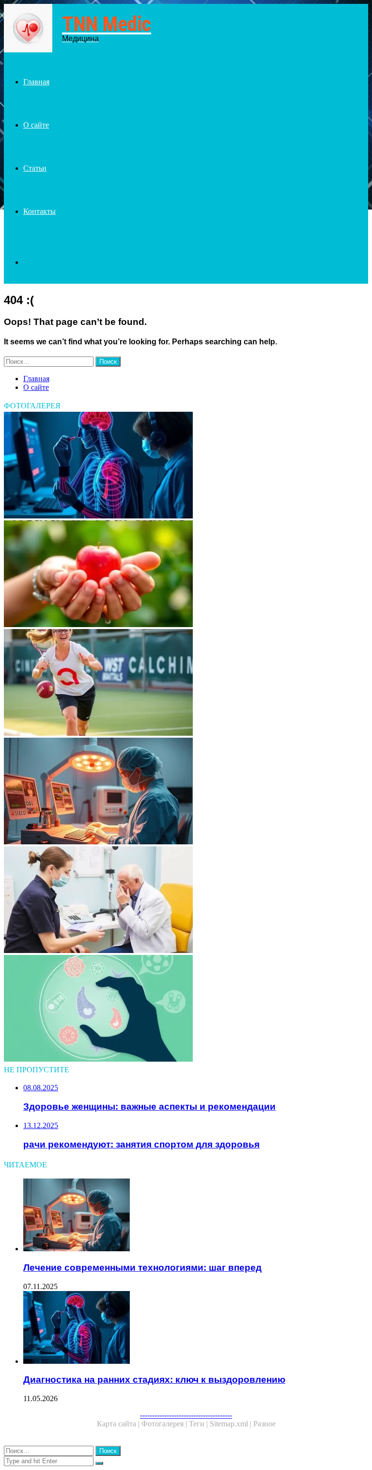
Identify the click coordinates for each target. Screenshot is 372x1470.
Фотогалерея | (165, 1424)
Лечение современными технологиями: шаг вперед (142, 1267)
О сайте (36, 125)
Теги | (199, 1424)
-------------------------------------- (186, 1415)
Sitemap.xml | (231, 1424)
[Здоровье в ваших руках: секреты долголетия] (186, 574)
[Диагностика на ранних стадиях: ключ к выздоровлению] (186, 466)
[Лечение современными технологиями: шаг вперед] (186, 792)
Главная (36, 82)
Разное (264, 1424)
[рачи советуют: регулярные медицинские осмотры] (186, 900)
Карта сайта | (119, 1424)
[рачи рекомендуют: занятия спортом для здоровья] (186, 683)
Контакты (39, 211)
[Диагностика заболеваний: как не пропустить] (186, 1009)
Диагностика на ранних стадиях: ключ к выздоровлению (154, 1379)
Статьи (34, 168)
